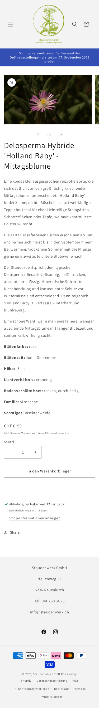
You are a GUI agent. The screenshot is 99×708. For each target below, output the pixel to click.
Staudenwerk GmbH (46, 674)
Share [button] (15, 532)
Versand (26, 433)
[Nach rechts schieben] (61, 134)
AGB (75, 680)
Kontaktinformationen (33, 689)
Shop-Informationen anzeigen (34, 518)
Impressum (61, 689)
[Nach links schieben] (38, 134)
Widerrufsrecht (51, 697)
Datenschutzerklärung (52, 680)
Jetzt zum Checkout (49, 486)
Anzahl (9, 442)
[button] (10, 24)
